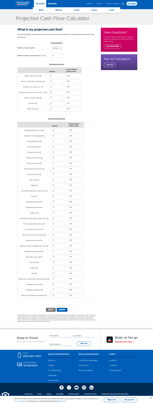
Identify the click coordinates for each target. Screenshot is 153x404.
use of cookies (19, 401)
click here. (62, 401)
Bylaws (49, 394)
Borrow (58, 10)
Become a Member (112, 3)
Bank (41, 10)
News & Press (53, 380)
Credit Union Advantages (88, 360)
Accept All (129, 400)
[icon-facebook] (61, 387)
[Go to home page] (22, 3)
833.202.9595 (112, 46)
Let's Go (109, 65)
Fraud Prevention (73, 394)
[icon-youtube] (76, 387)
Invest (76, 10)
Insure (94, 10)
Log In (133, 3)
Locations (89, 3)
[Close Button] (151, 398)
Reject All (111, 400)
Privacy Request (115, 370)
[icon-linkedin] (91, 387)
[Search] (123, 4)
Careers (51, 365)
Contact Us (99, 3)
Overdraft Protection (90, 394)
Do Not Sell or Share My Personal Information (114, 394)
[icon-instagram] (84, 387)
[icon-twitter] (69, 387)
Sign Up (83, 343)
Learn (111, 10)
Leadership (52, 375)
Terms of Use (28, 394)
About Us (51, 360)
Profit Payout (84, 365)
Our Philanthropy (54, 370)
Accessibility (59, 394)
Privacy (39, 394)
